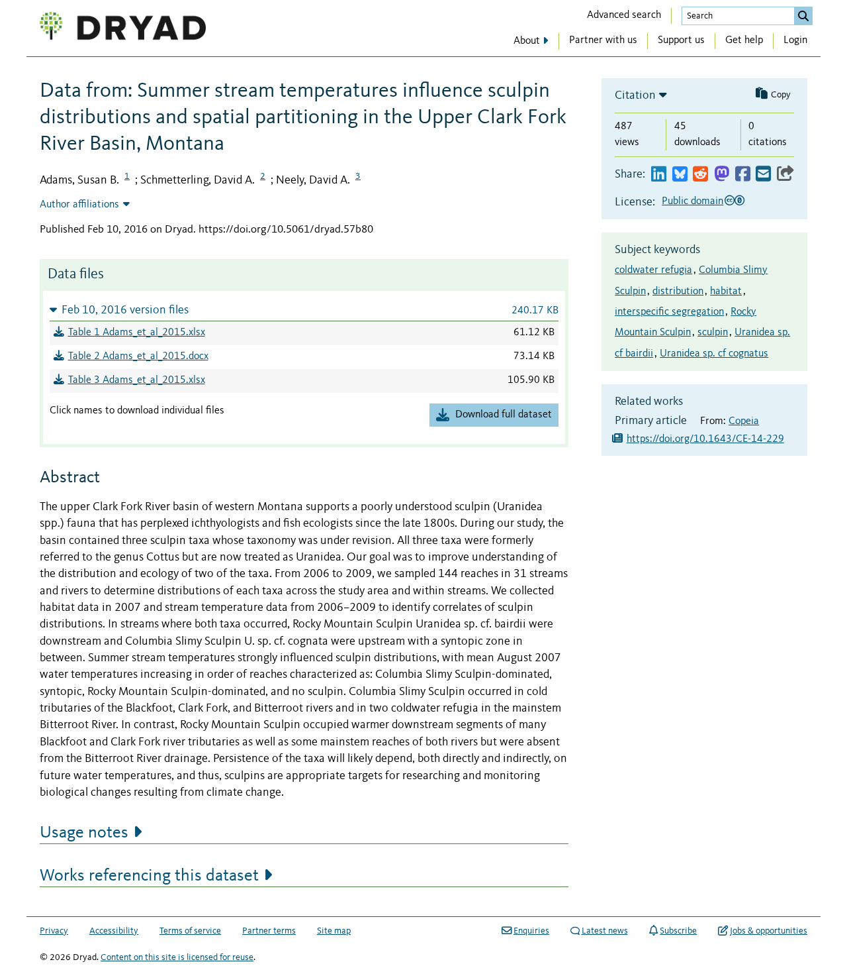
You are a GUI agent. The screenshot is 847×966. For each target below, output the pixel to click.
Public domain (692, 201)
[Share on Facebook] (742, 174)
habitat (726, 291)
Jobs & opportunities (768, 931)
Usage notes (84, 832)
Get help (744, 40)
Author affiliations (79, 204)
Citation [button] (635, 95)
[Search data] (803, 16)
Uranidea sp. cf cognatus (714, 354)
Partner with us (603, 40)
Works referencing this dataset (149, 876)
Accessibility (113, 931)
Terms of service (190, 931)
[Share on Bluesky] (680, 174)
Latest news (605, 931)
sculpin (712, 332)
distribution (677, 291)
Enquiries (531, 931)
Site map (334, 931)
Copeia (744, 421)
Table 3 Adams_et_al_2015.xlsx (136, 380)
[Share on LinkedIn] (658, 174)
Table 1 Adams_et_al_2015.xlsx (136, 332)
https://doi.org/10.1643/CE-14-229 (705, 439)
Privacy (54, 931)
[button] (304, 309)
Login (795, 40)
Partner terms (269, 931)
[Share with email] (763, 174)
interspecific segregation (669, 312)
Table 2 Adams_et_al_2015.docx (138, 356)
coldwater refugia (653, 270)
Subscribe (678, 931)
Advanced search (624, 15)
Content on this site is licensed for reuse (177, 957)
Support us (681, 40)
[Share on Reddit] (700, 174)
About (526, 41)
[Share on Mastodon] (721, 174)
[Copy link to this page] (785, 175)
